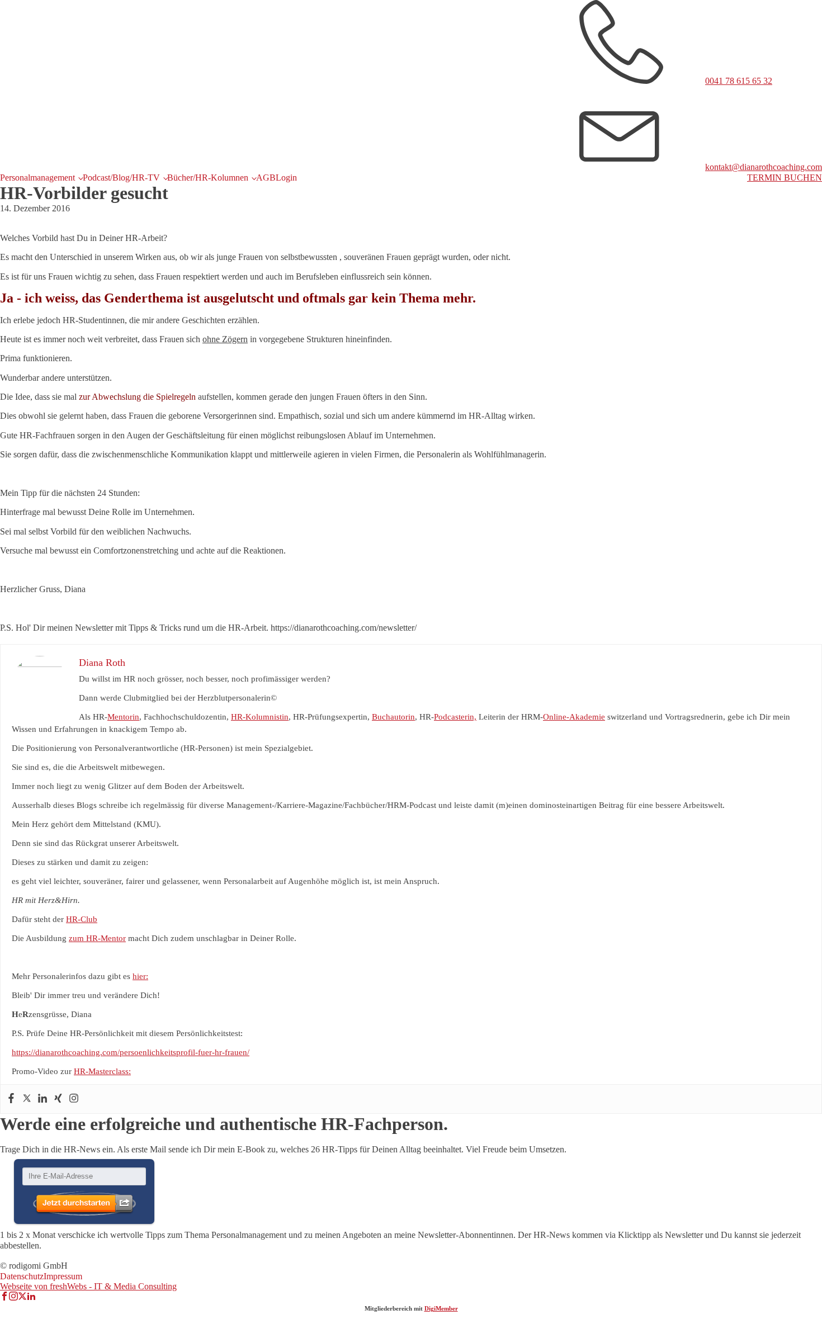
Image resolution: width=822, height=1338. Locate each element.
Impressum (63, 1276)
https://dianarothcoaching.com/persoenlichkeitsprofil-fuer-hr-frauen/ (130, 1052)
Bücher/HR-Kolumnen (207, 177)
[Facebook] (11, 1099)
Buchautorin (393, 716)
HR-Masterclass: (102, 1071)
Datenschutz (22, 1276)
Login (286, 177)
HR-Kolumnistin (260, 716)
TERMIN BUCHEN (784, 177)
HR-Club (81, 919)
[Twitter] (27, 1099)
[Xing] (58, 1099)
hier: (140, 976)
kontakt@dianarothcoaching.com (763, 167)
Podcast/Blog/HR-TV (121, 177)
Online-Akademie (574, 716)
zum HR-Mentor (97, 938)
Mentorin (123, 716)
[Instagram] (74, 1099)
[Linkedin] (42, 1099)
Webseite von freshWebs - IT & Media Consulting (88, 1286)
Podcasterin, (455, 716)
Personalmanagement (37, 177)
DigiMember (441, 1308)
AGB (266, 177)
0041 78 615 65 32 (738, 81)
